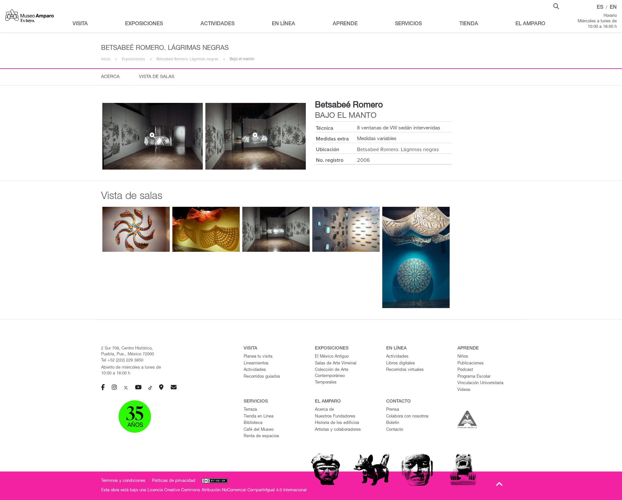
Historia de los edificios (337, 423)
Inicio (105, 59)
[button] (556, 6)
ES (600, 7)
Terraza (250, 410)
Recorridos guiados (262, 377)
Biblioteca (253, 423)
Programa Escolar (473, 377)
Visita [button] (80, 24)
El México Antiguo (332, 357)
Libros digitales (400, 363)
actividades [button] (218, 24)
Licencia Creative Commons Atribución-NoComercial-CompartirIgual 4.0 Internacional (227, 490)
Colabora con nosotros (407, 417)
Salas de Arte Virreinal (335, 363)
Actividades (255, 370)
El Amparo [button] (530, 24)
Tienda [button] (468, 24)
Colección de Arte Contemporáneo (331, 373)
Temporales (326, 383)
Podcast (465, 370)
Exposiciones (133, 59)
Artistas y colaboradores (338, 430)
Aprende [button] (345, 24)
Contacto (394, 430)
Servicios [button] (408, 24)
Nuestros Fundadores (335, 417)
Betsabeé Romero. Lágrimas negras (187, 59)
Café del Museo (258, 430)
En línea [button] (283, 24)
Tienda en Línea (258, 417)
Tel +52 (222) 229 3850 (122, 361)
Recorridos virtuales (405, 370)
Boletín (392, 423)
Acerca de (324, 410)
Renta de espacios (261, 436)
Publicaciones (470, 363)
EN (613, 7)
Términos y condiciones (123, 481)
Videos (463, 390)
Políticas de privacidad (173, 481)
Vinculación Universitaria (480, 383)
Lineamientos (256, 363)
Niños (462, 357)
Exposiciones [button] (144, 24)
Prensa (392, 410)
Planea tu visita (258, 357)
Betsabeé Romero (349, 105)
